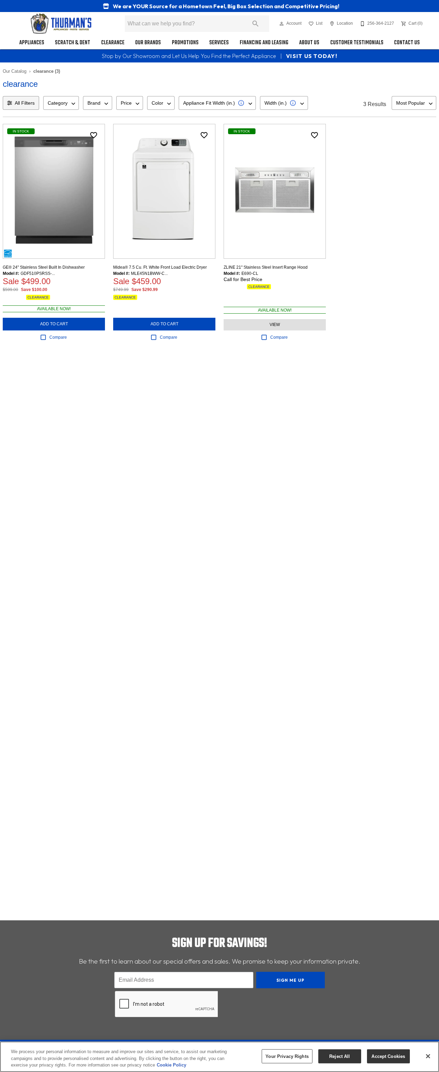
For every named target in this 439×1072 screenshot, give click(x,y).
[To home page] (61, 23)
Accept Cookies (388, 1056)
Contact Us (407, 42)
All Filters (25, 103)
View (275, 324)
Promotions (185, 42)
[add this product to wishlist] (93, 135)
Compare (58, 337)
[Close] (428, 1056)
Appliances (31, 42)
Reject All (339, 1056)
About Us (309, 42)
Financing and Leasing (264, 42)
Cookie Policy (171, 1065)
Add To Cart (54, 324)
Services (219, 42)
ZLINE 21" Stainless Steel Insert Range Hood (266, 267)
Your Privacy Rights (286, 1056)
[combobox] (61, 103)
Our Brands (148, 42)
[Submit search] (255, 24)
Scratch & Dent (72, 42)
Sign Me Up (290, 980)
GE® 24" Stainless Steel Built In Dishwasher (44, 267)
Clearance (112, 42)
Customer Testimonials (356, 42)
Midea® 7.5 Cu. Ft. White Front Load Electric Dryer (160, 267)
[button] (281, 24)
